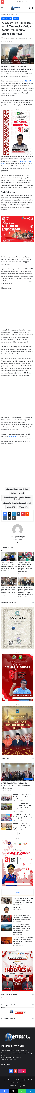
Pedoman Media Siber (14, 1080)
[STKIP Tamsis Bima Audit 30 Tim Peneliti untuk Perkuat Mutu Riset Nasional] (6, 797)
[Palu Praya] (6, 909)
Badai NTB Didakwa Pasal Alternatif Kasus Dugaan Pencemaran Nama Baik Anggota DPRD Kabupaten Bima (25, 591)
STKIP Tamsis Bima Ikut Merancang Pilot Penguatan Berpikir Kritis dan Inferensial (22, 826)
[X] (9, 514)
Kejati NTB (28, 81)
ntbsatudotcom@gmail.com (13, 1057)
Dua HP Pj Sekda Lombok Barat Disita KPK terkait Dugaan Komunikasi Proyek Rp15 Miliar (23, 900)
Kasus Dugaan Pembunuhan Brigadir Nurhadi (17, 498)
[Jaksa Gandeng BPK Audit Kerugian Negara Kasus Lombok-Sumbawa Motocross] (9, 581)
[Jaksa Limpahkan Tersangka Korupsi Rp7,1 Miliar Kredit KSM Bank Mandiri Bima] (9, 556)
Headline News (13, 14)
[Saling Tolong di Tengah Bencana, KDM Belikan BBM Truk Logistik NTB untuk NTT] (6, 918)
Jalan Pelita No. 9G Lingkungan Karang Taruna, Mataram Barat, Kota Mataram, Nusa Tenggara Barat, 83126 (16, 1053)
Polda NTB (12, 436)
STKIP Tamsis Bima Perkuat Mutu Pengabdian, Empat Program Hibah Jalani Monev (15, 785)
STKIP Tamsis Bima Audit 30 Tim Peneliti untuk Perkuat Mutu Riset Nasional (22, 797)
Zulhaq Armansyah (9, 38)
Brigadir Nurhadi (18, 493)
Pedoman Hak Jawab (17, 1083)
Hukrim (16, 18)
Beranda (5, 14)
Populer (17, 892)
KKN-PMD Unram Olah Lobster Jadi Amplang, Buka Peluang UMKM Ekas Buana (23, 817)
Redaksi (5, 1080)
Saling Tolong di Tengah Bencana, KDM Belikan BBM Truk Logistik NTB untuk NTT (22, 917)
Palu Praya (16, 907)
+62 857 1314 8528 (10, 1059)
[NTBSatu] (17, 8)
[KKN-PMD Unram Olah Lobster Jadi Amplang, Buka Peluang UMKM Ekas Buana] (6, 817)
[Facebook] (5, 514)
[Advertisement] (17, 310)
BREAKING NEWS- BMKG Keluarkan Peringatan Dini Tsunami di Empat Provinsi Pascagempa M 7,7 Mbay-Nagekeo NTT (21, 928)
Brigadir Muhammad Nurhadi (17, 489)
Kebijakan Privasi (27, 1080)
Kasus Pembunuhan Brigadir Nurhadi (17, 503)
